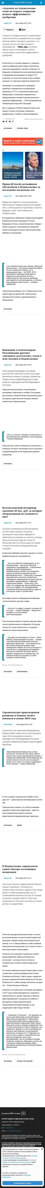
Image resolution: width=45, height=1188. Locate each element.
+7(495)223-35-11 (9, 1128)
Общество (7, 23)
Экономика (8, 724)
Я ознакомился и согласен (22, 1183)
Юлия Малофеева (15, 665)
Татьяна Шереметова (16, 1055)
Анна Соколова (36, 119)
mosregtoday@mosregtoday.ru (14, 1131)
